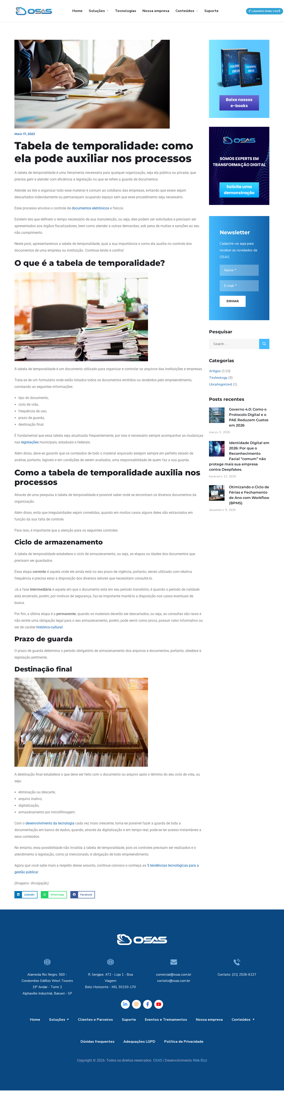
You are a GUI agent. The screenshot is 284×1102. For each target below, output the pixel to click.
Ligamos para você (265, 11)
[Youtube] (158, 1004)
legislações (30, 442)
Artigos (215, 371)
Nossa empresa (155, 10)
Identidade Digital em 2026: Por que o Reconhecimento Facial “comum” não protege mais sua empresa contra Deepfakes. (239, 456)
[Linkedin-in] (125, 1004)
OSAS (157, 1060)
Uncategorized (220, 384)
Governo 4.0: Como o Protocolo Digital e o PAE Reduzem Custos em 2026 (248, 417)
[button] (25, 895)
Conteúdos (185, 10)
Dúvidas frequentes (97, 1041)
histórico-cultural (49, 627)
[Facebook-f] (147, 1004)
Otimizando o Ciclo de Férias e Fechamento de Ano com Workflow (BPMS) (249, 495)
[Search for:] (239, 344)
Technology (218, 377)
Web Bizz (200, 1060)
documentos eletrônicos (90, 208)
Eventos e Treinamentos (166, 1019)
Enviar (233, 301)
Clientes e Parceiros (95, 1019)
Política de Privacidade (183, 1041)
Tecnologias (125, 10)
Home (77, 10)
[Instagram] (136, 1004)
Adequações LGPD (139, 1041)
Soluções (97, 10)
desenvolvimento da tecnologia (50, 823)
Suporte (211, 10)
